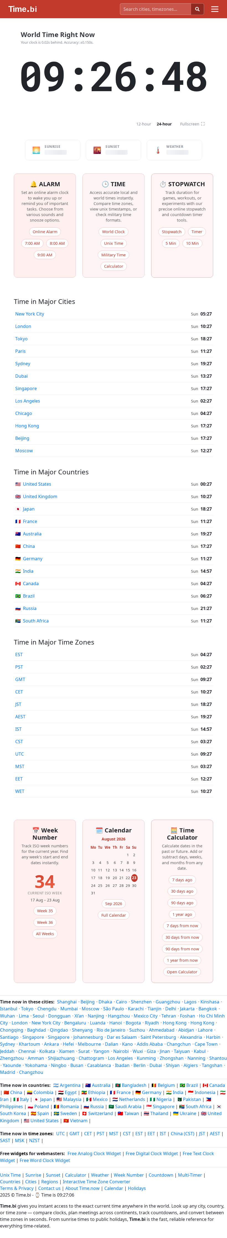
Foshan (187, 1016)
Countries (10, 1182)
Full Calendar (113, 915)
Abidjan (186, 1030)
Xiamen (66, 1051)
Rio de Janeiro (111, 1030)
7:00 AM (32, 243)
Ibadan (122, 1065)
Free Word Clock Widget (45, 1160)
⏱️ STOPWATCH (182, 184)
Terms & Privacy (16, 1188)
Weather (100, 1175)
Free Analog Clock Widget (94, 1153)
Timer (197, 231)
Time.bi (23, 1195)
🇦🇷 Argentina (67, 1085)
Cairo (121, 1002)
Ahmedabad (161, 1030)
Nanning (196, 1058)
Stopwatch (172, 231)
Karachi (136, 1009)
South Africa (32, 621)
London (23, 326)
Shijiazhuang (61, 1058)
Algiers (191, 1065)
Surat (84, 1051)
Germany (28, 559)
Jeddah (7, 1051)
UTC (19, 754)
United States (33, 484)
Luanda (97, 1023)
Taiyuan (182, 1051)
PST (19, 667)
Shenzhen (141, 1002)
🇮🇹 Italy (21, 1099)
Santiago (9, 1037)
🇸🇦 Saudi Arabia (125, 1106)
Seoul (38, 1016)
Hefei (68, 1044)
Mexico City (146, 1016)
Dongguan (59, 1016)
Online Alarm (45, 231)
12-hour (143, 124)
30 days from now (182, 937)
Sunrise (33, 1175)
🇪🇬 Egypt (67, 1092)
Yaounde (12, 1065)
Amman (36, 1058)
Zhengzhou (12, 1058)
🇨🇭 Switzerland (97, 1113)
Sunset (53, 1175)
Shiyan (173, 1065)
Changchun (179, 1044)
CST (19, 741)
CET (19, 692)
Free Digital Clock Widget (152, 1153)
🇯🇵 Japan (42, 1099)
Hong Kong (27, 426)
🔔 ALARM (45, 184)
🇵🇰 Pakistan (188, 1099)
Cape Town (206, 1044)
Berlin (139, 1065)
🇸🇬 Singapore (160, 1106)
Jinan (165, 1051)
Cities (31, 1182)
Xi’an (79, 1016)
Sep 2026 (113, 903)
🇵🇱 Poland (38, 1106)
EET (19, 779)
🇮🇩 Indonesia (201, 1092)
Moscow (24, 451)
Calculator (113, 266)
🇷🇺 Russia (94, 1106)
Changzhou (31, 1072)
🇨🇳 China (13, 1092)
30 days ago (182, 891)
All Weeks (45, 933)
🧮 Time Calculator (182, 833)
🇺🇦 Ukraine (184, 1113)
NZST (34, 1140)
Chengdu (46, 1009)
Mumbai (69, 1009)
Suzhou (137, 1030)
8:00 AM (57, 243)
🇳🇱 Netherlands (128, 1099)
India (24, 571)
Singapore (26, 388)
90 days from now (182, 949)
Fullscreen (192, 124)
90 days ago (182, 902)
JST (18, 704)
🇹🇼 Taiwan (128, 1113)
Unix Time (113, 243)
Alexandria (191, 1037)
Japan (25, 509)
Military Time (113, 254)
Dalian (111, 1044)
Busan (76, 1065)
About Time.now (82, 1188)
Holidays (137, 1188)
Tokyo (21, 339)
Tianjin (154, 1009)
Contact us (49, 1188)
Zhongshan (172, 1058)
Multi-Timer (190, 1175)
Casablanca (99, 1065)
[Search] (197, 9)
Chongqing (11, 1030)
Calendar (113, 1188)
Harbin (213, 1037)
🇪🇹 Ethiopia (93, 1092)
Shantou (218, 1058)
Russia (26, 608)
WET (19, 791)
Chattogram (91, 1058)
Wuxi (138, 1051)
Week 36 (45, 922)
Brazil (25, 596)
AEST (20, 717)
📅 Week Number (45, 833)
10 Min (192, 243)
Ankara (51, 1044)
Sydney (22, 364)
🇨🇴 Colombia (40, 1092)
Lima (24, 1016)
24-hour (164, 124)
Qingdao (59, 1030)
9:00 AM (44, 254)
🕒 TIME (113, 184)
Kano (127, 1044)
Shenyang (82, 1030)
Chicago (23, 413)
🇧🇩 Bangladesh (130, 1085)
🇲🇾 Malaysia (68, 1099)
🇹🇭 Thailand (156, 1113)
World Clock (113, 231)
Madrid (7, 1072)
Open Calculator (182, 971)
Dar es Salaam (122, 1037)
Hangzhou (119, 1016)
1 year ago (182, 914)
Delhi (170, 1009)
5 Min (171, 243)
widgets (19, 1153)
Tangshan (212, 1065)
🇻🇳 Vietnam (75, 1121)
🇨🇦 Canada (214, 1085)
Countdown (161, 1175)
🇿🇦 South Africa (195, 1106)
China (25, 546)
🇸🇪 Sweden (65, 1113)
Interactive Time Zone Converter (96, 1182)
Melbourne (89, 1044)
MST (19, 766)
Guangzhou (168, 1002)
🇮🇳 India (174, 1092)
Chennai (26, 1051)
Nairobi (121, 1051)
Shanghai (67, 1002)
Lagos (190, 1002)
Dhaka (105, 1002)
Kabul (200, 1051)
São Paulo (113, 1009)
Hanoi (115, 1023)
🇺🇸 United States (41, 1121)
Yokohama (36, 1065)
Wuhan (7, 1016)
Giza (151, 1051)
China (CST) (182, 1134)
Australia (28, 534)
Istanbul (8, 1009)
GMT (20, 679)
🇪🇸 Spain (40, 1113)
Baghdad (36, 1030)
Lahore (205, 1030)
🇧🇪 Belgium (163, 1085)
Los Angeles (27, 401)
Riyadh (152, 1023)
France (26, 521)
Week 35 (45, 910)
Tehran (168, 1016)
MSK (19, 1140)
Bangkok (207, 1009)
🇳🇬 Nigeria (161, 1099)
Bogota (133, 1023)
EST (19, 654)
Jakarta (187, 1009)
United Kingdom (36, 496)
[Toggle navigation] (214, 9)
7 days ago (182, 879)
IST (18, 729)
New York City (29, 314)
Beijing (22, 438)
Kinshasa (209, 1002)
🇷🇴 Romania (66, 1106)
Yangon (101, 1051)
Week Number (129, 1175)
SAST (5, 1140)
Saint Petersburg (158, 1037)
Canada (27, 583)
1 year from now (182, 960)
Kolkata (47, 1051)
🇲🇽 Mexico (97, 1099)
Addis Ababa (150, 1044)
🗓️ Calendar (114, 830)
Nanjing (96, 1016)
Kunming (146, 1058)
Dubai (21, 376)
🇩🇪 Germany (148, 1092)
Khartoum (29, 1044)
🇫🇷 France (120, 1092)
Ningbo (58, 1065)
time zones (40, 1134)
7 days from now (182, 925)
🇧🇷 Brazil (189, 1085)
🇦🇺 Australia (97, 1085)
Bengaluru (75, 1023)
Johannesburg (88, 1037)
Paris (20, 351)
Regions (49, 1182)
